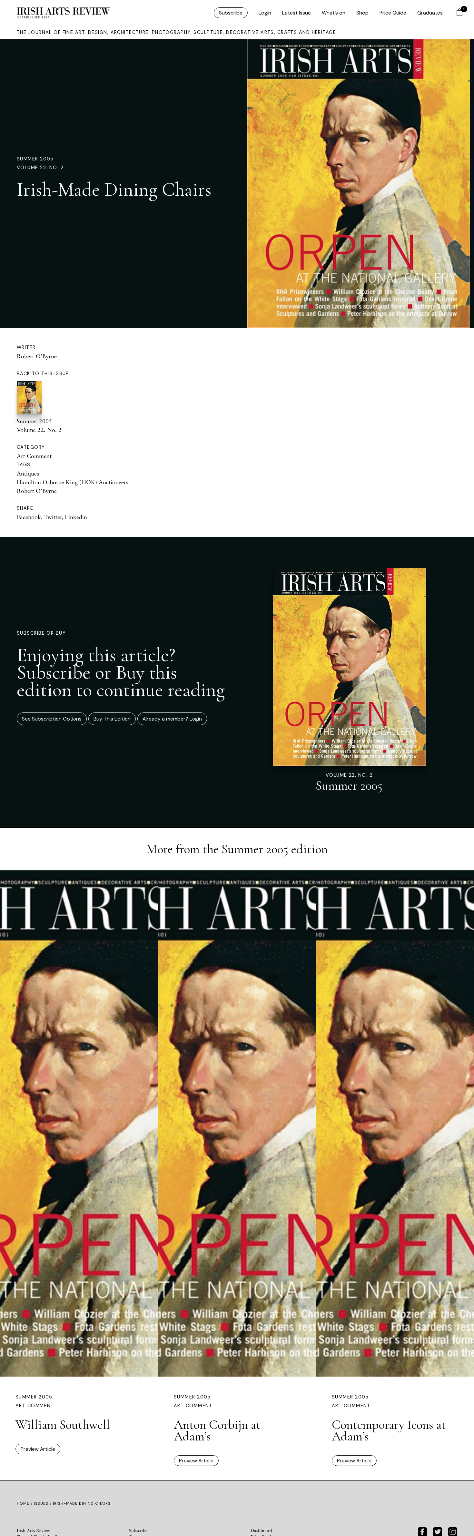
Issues (41, 1503)
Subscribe (230, 12)
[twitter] (437, 1531)
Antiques (28, 473)
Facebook (29, 516)
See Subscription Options (52, 718)
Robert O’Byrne (37, 356)
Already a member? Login (172, 718)
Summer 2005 (35, 159)
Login (265, 12)
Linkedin (76, 516)
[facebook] (422, 1531)
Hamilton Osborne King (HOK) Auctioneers (72, 482)
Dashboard (261, 1530)
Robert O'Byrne (37, 490)
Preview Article (38, 1449)
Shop (362, 12)
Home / (25, 1503)
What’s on (333, 12)
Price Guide (393, 12)
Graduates (430, 12)
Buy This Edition (112, 718)
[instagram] (452, 1531)
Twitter (53, 516)
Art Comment (34, 455)
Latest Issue (296, 12)
